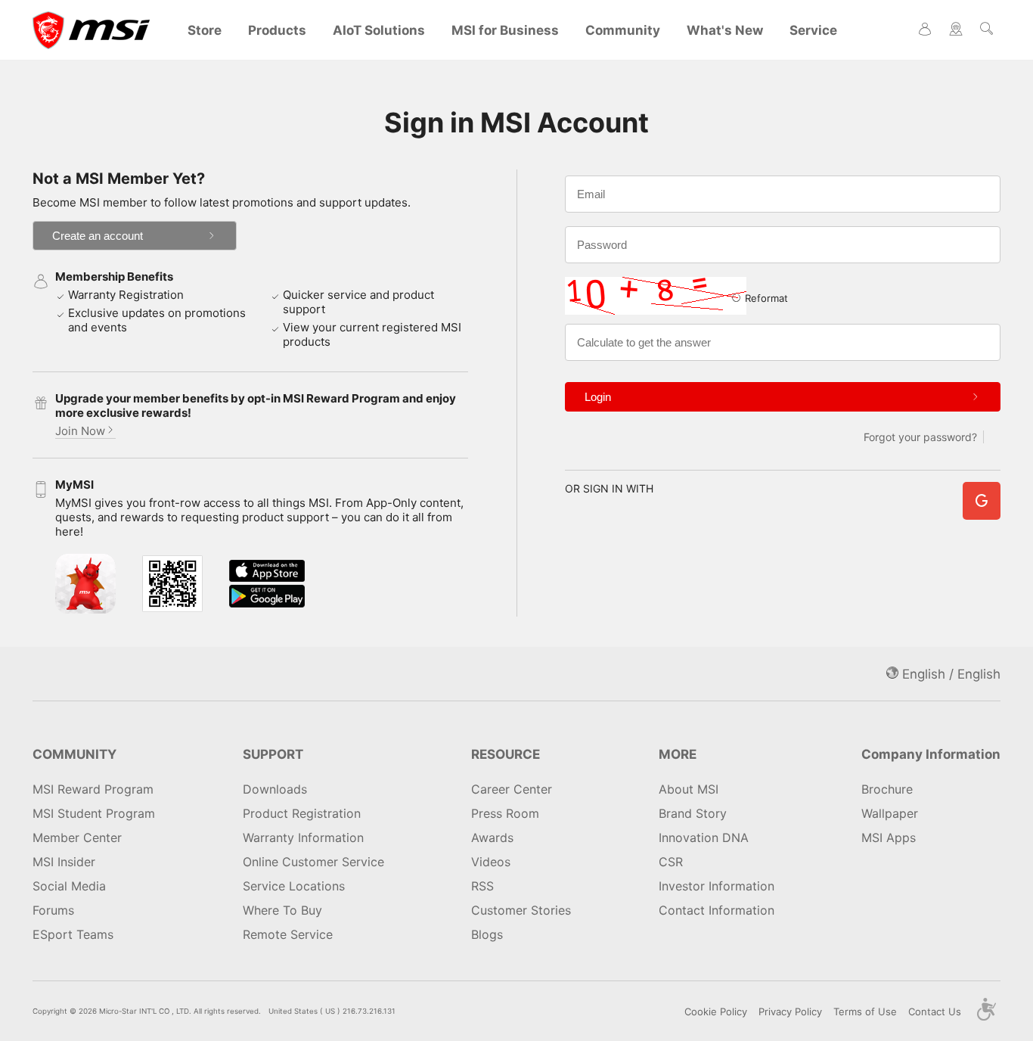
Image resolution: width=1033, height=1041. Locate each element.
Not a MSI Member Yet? (119, 178)
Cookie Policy (715, 1011)
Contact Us (934, 1011)
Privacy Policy (790, 1011)
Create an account (97, 235)
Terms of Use (865, 1011)
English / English (949, 674)
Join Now (80, 431)
